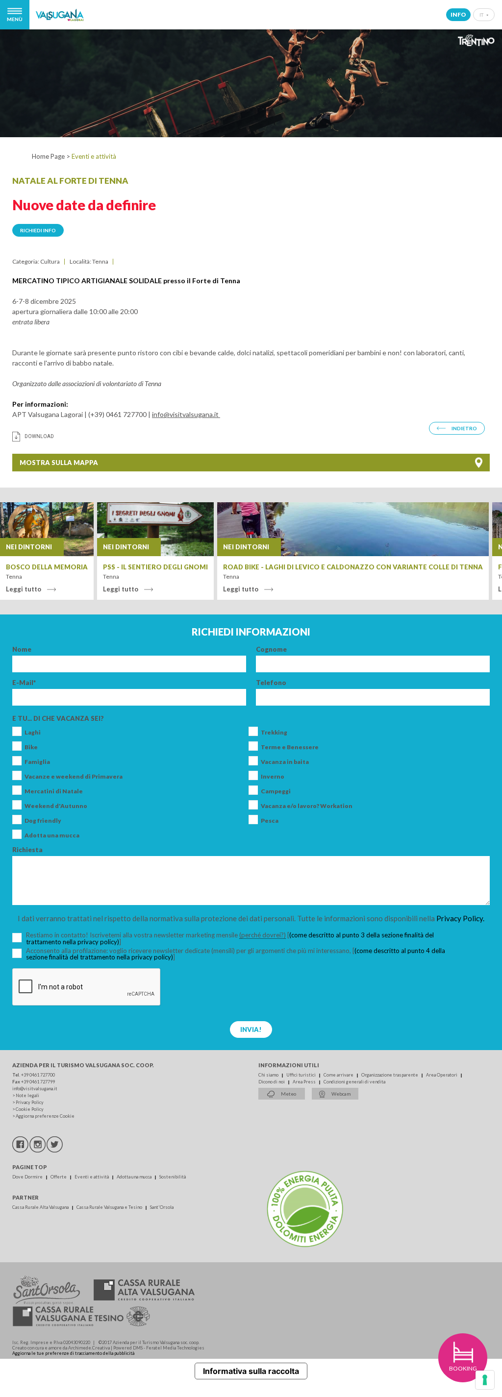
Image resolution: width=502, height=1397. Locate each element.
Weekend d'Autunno (56, 806)
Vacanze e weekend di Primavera (74, 777)
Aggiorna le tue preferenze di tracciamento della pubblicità (73, 1353)
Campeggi (276, 791)
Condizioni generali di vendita (354, 1081)
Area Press (305, 1081)
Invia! (251, 1029)
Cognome (271, 649)
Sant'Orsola (162, 1207)
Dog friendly (43, 821)
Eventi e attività (92, 1176)
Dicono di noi (272, 1081)
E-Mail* (24, 683)
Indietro (464, 428)
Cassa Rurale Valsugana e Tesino (109, 1207)
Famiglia (37, 762)
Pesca (269, 821)
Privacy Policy (30, 1102)
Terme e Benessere (290, 747)
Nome (21, 649)
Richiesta (27, 850)
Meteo (288, 1094)
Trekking (274, 732)
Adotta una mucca (52, 835)
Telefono (271, 683)
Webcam (340, 1094)
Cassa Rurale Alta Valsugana (41, 1207)
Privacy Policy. (460, 918)
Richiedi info (38, 230)
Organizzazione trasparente (390, 1075)
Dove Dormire (28, 1176)
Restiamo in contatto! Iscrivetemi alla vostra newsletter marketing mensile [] (230, 938)
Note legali (27, 1095)
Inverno (272, 777)
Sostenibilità (172, 1176)
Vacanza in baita (285, 762)
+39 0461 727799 (38, 1081)
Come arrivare (339, 1075)
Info (458, 14)
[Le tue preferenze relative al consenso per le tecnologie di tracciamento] (485, 1380)
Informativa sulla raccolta (251, 1371)
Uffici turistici (301, 1075)
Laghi (33, 732)
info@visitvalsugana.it (186, 414)
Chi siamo (268, 1075)
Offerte (59, 1176)
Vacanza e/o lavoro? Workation (306, 806)
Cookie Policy (30, 1109)
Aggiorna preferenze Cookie (45, 1116)
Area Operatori (442, 1075)
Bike (31, 747)
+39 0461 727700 (38, 1075)
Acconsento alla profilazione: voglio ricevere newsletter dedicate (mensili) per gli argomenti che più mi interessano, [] (235, 954)
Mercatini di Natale (54, 791)
